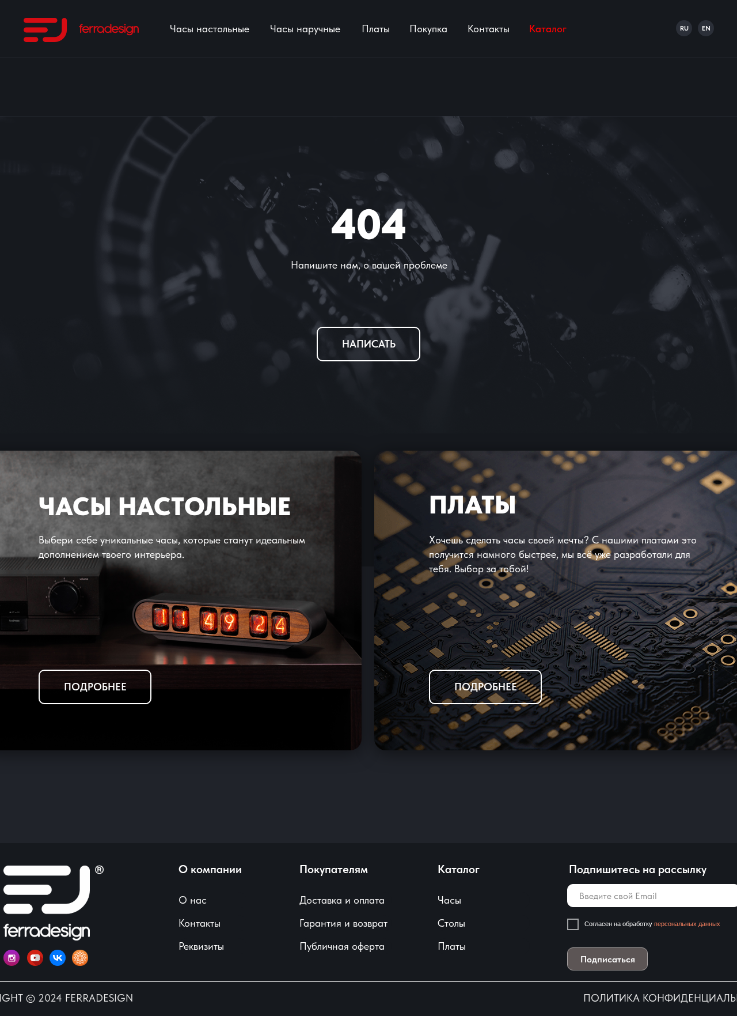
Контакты (489, 28)
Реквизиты (201, 946)
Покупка (428, 28)
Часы (449, 900)
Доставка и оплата (342, 900)
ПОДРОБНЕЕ (485, 687)
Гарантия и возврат (343, 923)
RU (684, 28)
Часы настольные (209, 28)
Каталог (548, 28)
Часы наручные (305, 28)
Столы (451, 923)
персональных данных (688, 923)
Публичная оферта (342, 946)
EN (706, 28)
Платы (376, 28)
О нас (192, 900)
